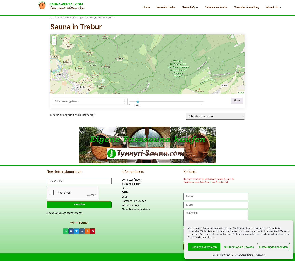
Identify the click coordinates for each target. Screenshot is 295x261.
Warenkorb (272, 7)
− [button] (54, 42)
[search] (90, 101)
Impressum (260, 254)
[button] (65, 231)
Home (146, 7)
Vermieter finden (166, 7)
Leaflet (241, 92)
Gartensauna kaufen (216, 7)
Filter (237, 100)
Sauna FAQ (188, 7)
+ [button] (54, 38)
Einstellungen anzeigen (273, 247)
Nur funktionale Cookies (239, 247)
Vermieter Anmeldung (246, 7)
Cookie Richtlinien (221, 254)
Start (53, 17)
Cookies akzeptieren (204, 247)
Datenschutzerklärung (242, 254)
